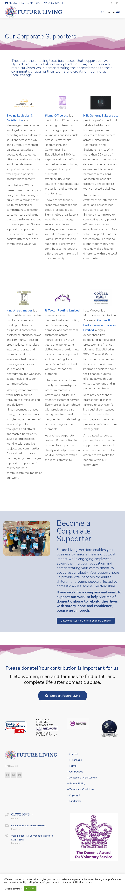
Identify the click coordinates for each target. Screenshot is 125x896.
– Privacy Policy (76, 783)
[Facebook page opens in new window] (105, 3)
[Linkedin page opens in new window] (117, 3)
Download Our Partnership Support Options (86, 620)
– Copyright (73, 795)
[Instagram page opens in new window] (111, 3)
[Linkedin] (19, 775)
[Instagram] (13, 775)
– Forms (71, 765)
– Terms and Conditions (80, 789)
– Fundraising (74, 760)
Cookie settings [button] (13, 888)
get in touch (79, 610)
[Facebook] (7, 775)
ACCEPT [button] (30, 888)
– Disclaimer (74, 801)
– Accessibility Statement (82, 777)
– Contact (72, 754)
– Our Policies (75, 771)
